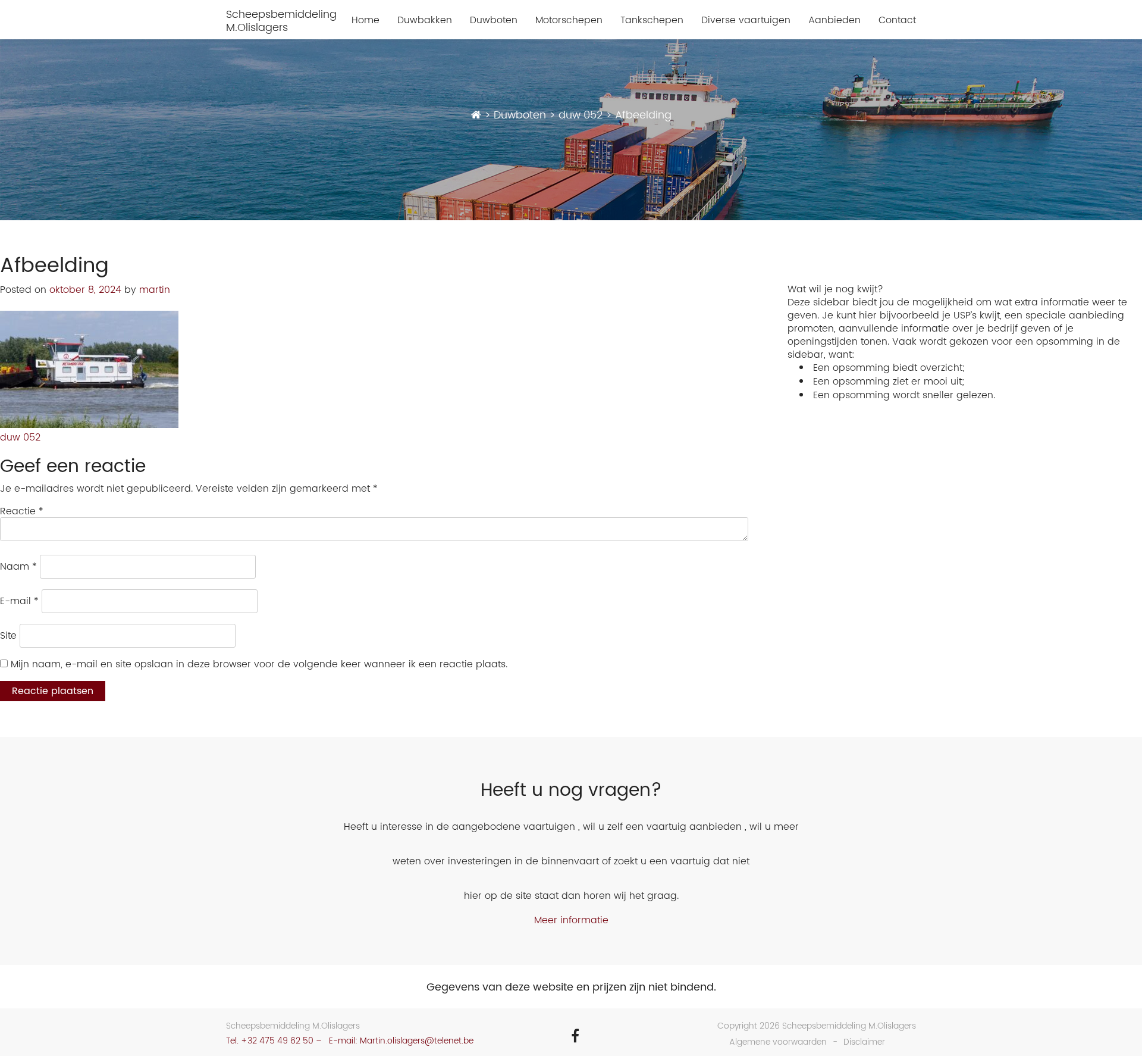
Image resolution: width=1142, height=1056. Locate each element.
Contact (897, 20)
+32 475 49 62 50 (277, 1041)
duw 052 (20, 437)
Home (365, 20)
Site (8, 635)
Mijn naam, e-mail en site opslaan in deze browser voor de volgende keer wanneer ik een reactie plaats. (259, 664)
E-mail (19, 601)
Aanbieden (834, 20)
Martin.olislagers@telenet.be (416, 1041)
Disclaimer (864, 1042)
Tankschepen (651, 20)
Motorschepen (569, 20)
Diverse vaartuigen (745, 20)
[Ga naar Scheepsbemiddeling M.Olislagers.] (476, 115)
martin (154, 290)
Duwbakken (424, 20)
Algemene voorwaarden (778, 1042)
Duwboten (493, 20)
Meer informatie (571, 920)
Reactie (21, 511)
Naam (18, 566)
